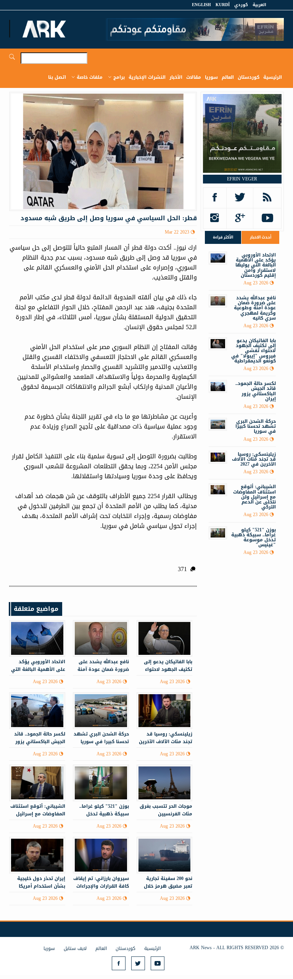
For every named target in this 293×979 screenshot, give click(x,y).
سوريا (211, 77)
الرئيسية (272, 77)
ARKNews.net (45, 28)
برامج (119, 77)
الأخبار (175, 77)
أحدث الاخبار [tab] (260, 237)
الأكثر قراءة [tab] (223, 237)
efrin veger (242, 179)
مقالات (193, 77)
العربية (259, 5)
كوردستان (248, 77)
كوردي (241, 5)
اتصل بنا (57, 77)
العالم (228, 77)
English (201, 5)
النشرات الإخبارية (147, 77)
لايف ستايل (75, 948)
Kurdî (223, 5)
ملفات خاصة (90, 77)
